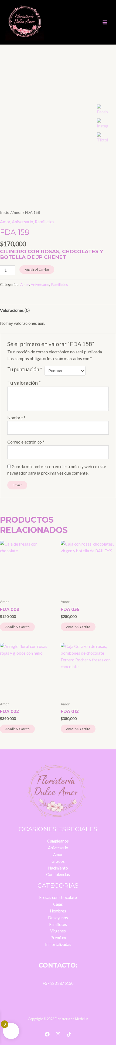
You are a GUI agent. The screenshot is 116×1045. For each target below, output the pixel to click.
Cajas (58, 904)
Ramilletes (44, 221)
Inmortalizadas (58, 944)
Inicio (4, 212)
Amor (17, 212)
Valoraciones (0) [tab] (15, 310)
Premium (58, 937)
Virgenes (58, 931)
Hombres (58, 911)
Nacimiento (58, 868)
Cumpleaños (58, 841)
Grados (58, 861)
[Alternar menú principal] (105, 22)
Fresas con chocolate (58, 897)
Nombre (16, 417)
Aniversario (22, 221)
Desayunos (58, 917)
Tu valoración (24, 383)
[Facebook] (47, 1034)
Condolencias (58, 874)
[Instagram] (58, 1034)
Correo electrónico (26, 441)
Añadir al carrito (37, 270)
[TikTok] (68, 1034)
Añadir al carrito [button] (17, 627)
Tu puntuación (24, 369)
